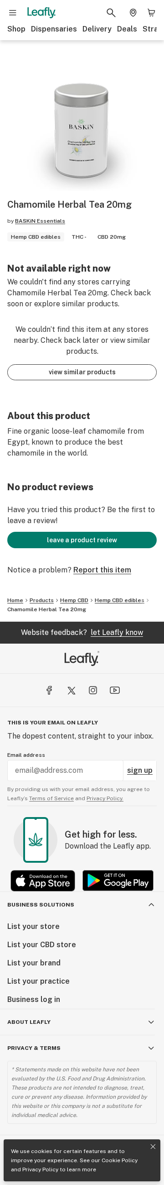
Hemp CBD (74, 600)
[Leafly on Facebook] (49, 690)
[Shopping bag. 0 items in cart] (151, 12)
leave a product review (82, 540)
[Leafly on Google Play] (118, 880)
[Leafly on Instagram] (93, 690)
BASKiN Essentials (40, 221)
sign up (140, 770)
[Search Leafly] (111, 12)
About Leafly (29, 1022)
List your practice (38, 981)
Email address (26, 755)
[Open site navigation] (12, 12)
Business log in (33, 999)
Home (15, 600)
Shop (16, 29)
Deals (127, 29)
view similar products (82, 372)
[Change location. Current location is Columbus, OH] (133, 12)
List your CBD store (41, 944)
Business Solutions (40, 905)
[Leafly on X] (71, 690)
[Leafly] (41, 12)
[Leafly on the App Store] (42, 880)
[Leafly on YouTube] (115, 690)
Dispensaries (54, 29)
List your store (33, 926)
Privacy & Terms (34, 1048)
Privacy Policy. (105, 798)
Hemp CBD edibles (119, 600)
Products (42, 600)
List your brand (34, 963)
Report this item (102, 570)
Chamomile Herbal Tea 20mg (46, 609)
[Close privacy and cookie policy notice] (153, 1146)
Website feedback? (82, 632)
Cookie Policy (120, 1160)
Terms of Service (51, 798)
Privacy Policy (40, 1169)
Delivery (97, 29)
